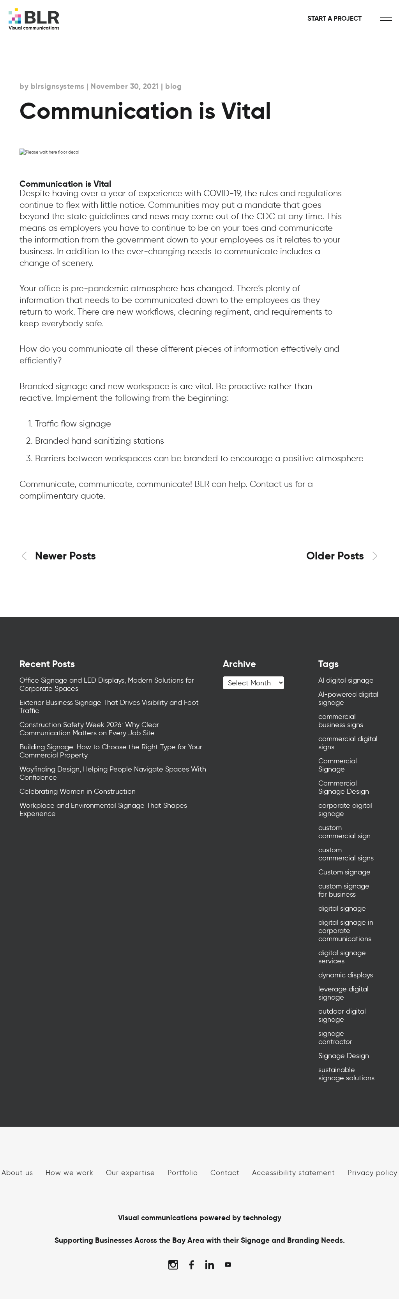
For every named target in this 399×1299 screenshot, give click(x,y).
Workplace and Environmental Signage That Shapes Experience (103, 809)
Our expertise (130, 1172)
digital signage (342, 908)
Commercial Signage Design (343, 787)
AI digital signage (346, 680)
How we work (70, 1172)
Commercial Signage (337, 765)
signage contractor (335, 1037)
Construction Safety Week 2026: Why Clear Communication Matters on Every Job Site (89, 728)
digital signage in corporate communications (345, 930)
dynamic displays (345, 975)
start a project (334, 19)
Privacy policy (372, 1172)
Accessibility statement (293, 1172)
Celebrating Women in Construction (77, 791)
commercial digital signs (348, 742)
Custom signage (344, 872)
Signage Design (343, 1055)
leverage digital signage (343, 993)
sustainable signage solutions (346, 1073)
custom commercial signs (346, 854)
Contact (225, 1172)
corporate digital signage (345, 809)
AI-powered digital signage (348, 698)
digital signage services (342, 957)
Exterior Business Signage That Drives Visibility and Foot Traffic (109, 706)
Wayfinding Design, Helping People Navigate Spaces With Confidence (112, 773)
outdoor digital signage (342, 1015)
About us (17, 1172)
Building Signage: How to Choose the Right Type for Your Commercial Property (110, 751)
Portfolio (183, 1172)
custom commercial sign (344, 831)
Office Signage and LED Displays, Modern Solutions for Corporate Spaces (106, 684)
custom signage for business (343, 890)
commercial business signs (340, 720)
